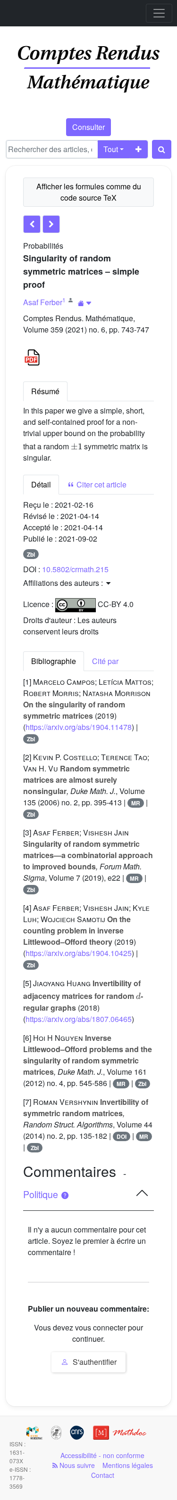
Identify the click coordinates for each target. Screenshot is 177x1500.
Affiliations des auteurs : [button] (64, 582)
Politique (41, 1194)
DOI (121, 1136)
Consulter (88, 127)
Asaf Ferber (42, 302)
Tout (110, 149)
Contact (102, 1475)
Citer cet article (100, 484)
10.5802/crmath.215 (75, 569)
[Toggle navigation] (159, 13)
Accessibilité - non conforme (102, 1455)
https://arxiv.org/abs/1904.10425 (78, 953)
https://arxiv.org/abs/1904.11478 (78, 727)
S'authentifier (94, 1361)
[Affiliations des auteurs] (84, 303)
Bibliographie (53, 661)
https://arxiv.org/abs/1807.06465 (78, 1019)
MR (135, 803)
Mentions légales (127, 1465)
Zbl (31, 554)
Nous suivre (76, 1465)
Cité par (105, 661)
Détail (41, 484)
